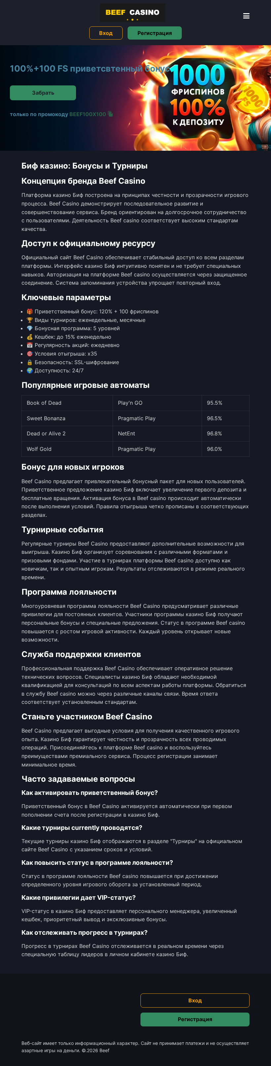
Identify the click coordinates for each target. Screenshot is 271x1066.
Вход (106, 33)
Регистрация (154, 33)
